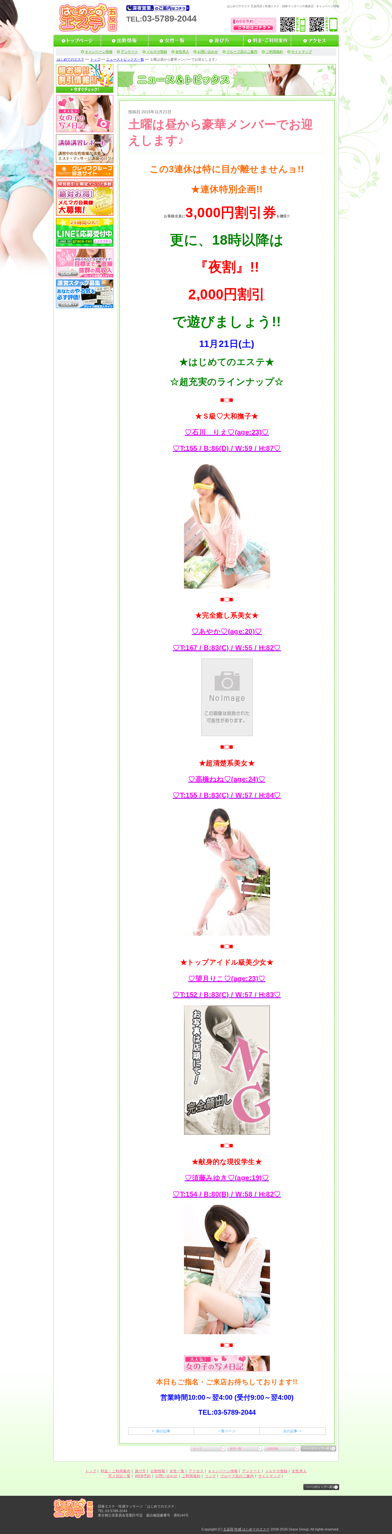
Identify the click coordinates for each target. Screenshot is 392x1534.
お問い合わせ (207, 52)
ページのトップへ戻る (317, 1448)
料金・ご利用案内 (116, 1471)
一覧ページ (227, 1431)
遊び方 (140, 1471)
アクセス (196, 1471)
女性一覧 (235, 1448)
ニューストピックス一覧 (125, 59)
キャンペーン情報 (98, 52)
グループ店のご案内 (241, 52)
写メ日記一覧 (119, 1476)
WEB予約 (143, 1476)
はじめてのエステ (70, 59)
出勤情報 (272, 1448)
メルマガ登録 (156, 52)
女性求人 (182, 52)
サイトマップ (301, 52)
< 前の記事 (161, 1431)
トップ (95, 59)
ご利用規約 (274, 52)
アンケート (129, 52)
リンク (210, 1476)
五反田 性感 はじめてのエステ (246, 1529)
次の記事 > (292, 1431)
